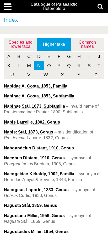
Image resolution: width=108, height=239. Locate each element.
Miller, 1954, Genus (36, 231)
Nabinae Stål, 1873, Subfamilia (34, 106)
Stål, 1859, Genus (30, 205)
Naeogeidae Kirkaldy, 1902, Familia (39, 174)
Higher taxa (54, 44)
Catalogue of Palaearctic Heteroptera (54, 6)
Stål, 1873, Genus (28, 132)
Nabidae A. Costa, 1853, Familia (35, 86)
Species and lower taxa (21, 44)
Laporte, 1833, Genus (36, 190)
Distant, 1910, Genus (39, 148)
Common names (87, 44)
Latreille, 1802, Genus (32, 122)
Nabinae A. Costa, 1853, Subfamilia (39, 96)
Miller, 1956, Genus (34, 215)
